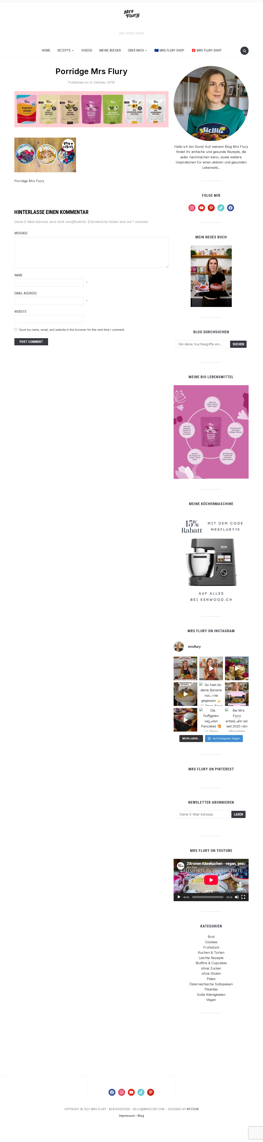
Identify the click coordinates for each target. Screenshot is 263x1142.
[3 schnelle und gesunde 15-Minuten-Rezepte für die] (185, 668)
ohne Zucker (211, 968)
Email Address (25, 293)
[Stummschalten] (237, 897)
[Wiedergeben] (179, 897)
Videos (86, 50)
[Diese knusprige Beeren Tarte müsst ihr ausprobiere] (185, 720)
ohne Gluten (211, 973)
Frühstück (211, 947)
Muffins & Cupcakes (211, 963)
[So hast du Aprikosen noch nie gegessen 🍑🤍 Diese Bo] (211, 668)
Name (18, 275)
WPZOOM (193, 1109)
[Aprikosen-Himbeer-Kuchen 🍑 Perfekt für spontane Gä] (185, 694)
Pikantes (211, 989)
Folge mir (211, 195)
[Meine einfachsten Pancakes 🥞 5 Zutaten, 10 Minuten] (237, 668)
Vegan (211, 1000)
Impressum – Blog (131, 1115)
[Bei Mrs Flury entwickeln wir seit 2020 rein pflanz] (237, 720)
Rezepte (64, 50)
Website (20, 312)
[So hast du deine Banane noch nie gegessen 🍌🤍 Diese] (211, 694)
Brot (211, 937)
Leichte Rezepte (211, 958)
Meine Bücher (110, 50)
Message (21, 233)
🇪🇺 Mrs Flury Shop (169, 50)
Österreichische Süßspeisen (211, 984)
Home (46, 50)
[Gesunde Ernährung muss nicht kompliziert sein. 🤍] (237, 694)
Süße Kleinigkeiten (211, 995)
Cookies (211, 942)
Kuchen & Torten (211, 952)
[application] (211, 880)
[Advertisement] (211, 1044)
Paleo (211, 979)
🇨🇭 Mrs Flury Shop (206, 50)
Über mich (136, 50)
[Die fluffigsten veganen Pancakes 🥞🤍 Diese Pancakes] (211, 720)
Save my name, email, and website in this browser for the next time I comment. (72, 329)
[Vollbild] (243, 897)
